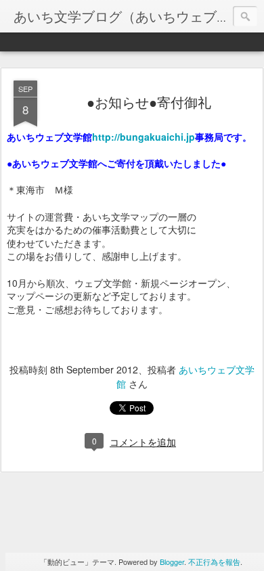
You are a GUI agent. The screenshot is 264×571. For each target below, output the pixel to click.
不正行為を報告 (214, 561)
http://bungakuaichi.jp (143, 136)
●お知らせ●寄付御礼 (149, 102)
